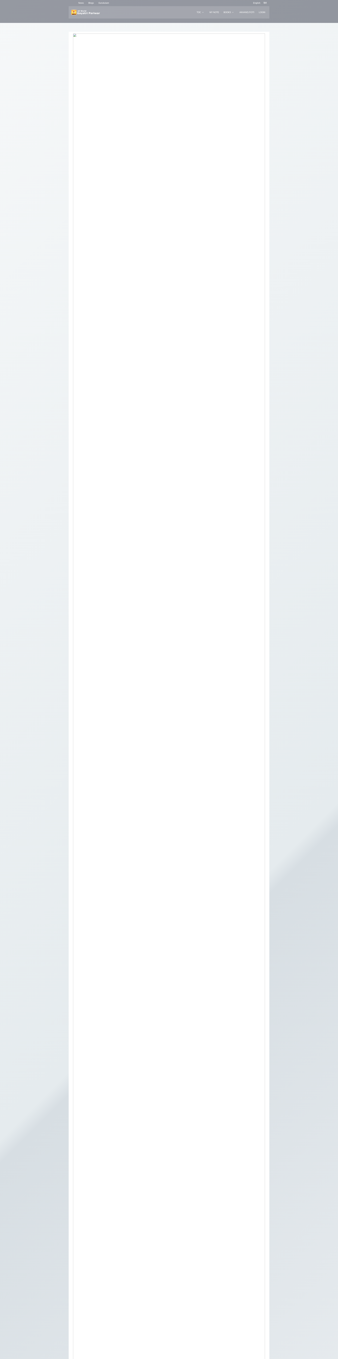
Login (262, 12)
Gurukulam (103, 3)
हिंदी (265, 3)
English (256, 3)
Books (227, 12)
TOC (199, 12)
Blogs (91, 3)
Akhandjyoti (246, 12)
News (81, 3)
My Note (214, 12)
